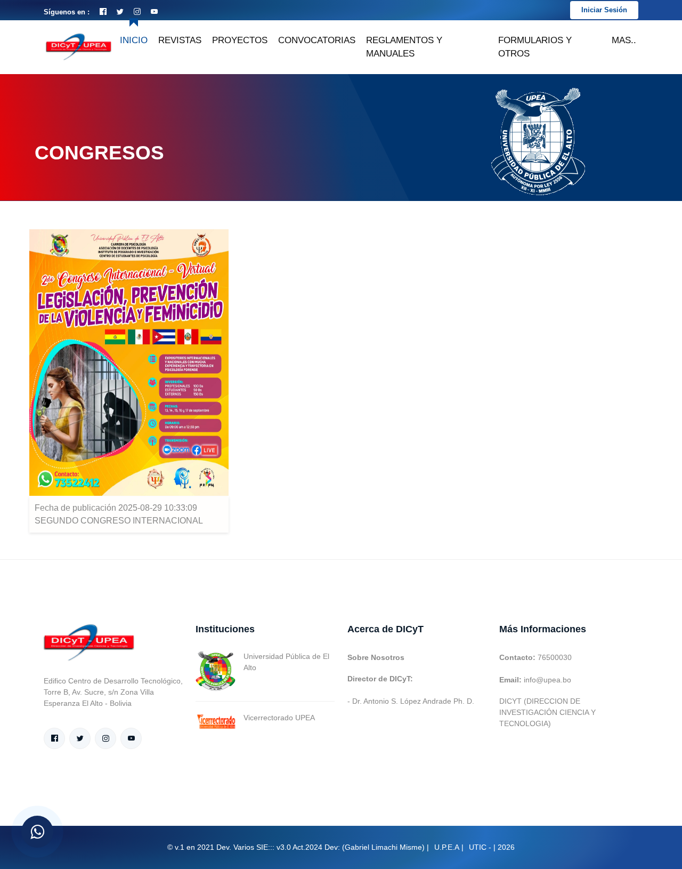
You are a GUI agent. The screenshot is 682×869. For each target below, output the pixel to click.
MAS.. (624, 40)
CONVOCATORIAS (316, 40)
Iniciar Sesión (604, 10)
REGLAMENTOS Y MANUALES (404, 47)
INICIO (134, 40)
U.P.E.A (446, 847)
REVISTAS (179, 40)
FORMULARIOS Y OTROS (535, 47)
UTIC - (480, 847)
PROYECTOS (239, 40)
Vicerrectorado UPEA (279, 717)
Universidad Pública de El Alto (286, 662)
